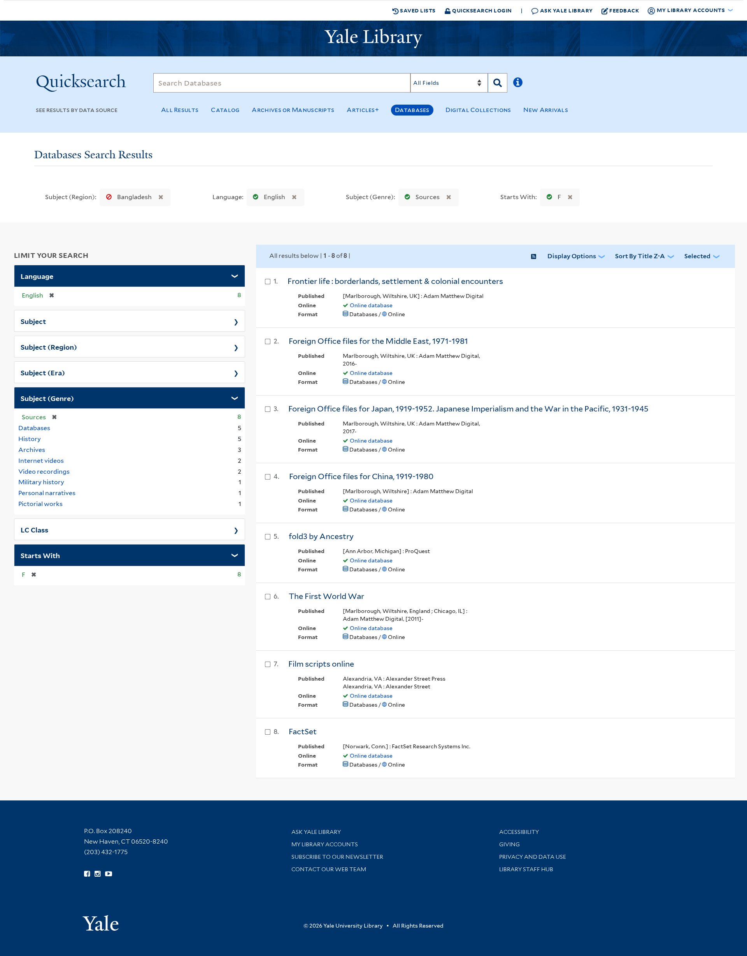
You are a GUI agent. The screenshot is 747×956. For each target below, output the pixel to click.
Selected (697, 256)
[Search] (497, 83)
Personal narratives (46, 493)
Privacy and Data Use (532, 857)
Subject (33, 321)
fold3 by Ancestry (321, 536)
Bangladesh (134, 197)
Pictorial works (40, 504)
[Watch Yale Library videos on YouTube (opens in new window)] (108, 873)
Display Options (571, 256)
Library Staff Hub (526, 869)
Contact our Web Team (328, 869)
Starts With (40, 555)
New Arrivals (545, 110)
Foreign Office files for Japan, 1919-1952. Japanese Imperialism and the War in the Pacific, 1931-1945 (468, 408)
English (274, 197)
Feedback (624, 10)
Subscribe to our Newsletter (337, 857)
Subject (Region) (49, 346)
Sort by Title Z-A (640, 256)
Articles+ (363, 110)
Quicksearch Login (481, 10)
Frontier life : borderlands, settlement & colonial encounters (395, 281)
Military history (41, 482)
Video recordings (44, 471)
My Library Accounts (324, 844)
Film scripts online (321, 664)
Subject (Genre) (47, 398)
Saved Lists (417, 10)
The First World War (326, 596)
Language (37, 275)
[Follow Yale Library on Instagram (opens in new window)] (97, 873)
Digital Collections (478, 110)
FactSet (303, 731)
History (29, 439)
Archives (31, 449)
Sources (427, 197)
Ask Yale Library (565, 10)
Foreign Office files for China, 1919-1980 (361, 476)
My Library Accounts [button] (690, 10)
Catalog (225, 110)
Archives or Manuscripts (293, 110)
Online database (371, 305)
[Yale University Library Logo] (373, 38)
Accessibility (519, 832)
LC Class (34, 529)
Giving (509, 844)
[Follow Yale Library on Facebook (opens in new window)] (87, 873)
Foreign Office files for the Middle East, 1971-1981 (378, 341)
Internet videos (41, 460)
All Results (179, 110)
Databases (412, 110)
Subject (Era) (43, 372)
